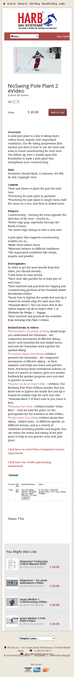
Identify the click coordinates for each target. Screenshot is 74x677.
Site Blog (35, 4)
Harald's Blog (49, 4)
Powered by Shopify (60, 655)
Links (62, 4)
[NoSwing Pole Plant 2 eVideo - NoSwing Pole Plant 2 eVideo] (37, 60)
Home (4, 4)
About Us (22, 4)
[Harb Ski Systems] (37, 20)
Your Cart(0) (63, 36)
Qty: (10, 101)
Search (11, 4)
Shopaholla (39, 655)
